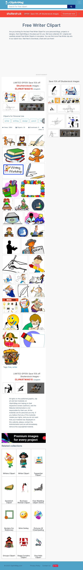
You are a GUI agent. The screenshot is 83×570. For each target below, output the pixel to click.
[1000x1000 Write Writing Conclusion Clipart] (8, 141)
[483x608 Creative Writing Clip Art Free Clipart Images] (22, 141)
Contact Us (46, 566)
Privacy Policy (35, 566)
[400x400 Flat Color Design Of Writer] (38, 205)
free (9, 367)
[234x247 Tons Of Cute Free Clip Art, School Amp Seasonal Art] (10, 357)
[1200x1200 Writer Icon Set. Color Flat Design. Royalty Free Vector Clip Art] (10, 306)
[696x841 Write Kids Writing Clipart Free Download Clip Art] (23, 292)
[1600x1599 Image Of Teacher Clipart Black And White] (11, 247)
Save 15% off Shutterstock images (64, 81)
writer (7, 121)
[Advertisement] (42, 57)
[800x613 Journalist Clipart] (33, 247)
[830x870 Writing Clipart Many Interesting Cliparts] (11, 340)
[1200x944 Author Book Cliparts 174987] (32, 189)
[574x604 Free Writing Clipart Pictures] (8, 232)
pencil (33, 121)
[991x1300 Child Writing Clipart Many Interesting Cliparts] (7, 205)
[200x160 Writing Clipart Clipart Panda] (33, 323)
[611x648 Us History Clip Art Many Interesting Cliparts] (9, 292)
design (25, 121)
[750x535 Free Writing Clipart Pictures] (34, 219)
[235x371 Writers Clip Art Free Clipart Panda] (25, 306)
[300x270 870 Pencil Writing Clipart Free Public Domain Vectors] (35, 172)
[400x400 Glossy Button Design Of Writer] (22, 232)
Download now (69, 14)
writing (16, 121)
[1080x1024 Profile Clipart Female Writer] (21, 279)
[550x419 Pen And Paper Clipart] (15, 264)
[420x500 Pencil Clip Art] (37, 264)
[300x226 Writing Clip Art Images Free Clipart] (33, 340)
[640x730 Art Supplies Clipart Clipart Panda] (10, 189)
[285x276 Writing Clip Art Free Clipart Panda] (11, 323)
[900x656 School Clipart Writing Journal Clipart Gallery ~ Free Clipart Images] (37, 279)
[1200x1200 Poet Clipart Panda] (8, 279)
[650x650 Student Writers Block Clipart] (36, 155)
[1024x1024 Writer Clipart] (37, 292)
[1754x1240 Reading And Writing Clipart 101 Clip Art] (14, 155)
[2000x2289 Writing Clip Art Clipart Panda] (38, 306)
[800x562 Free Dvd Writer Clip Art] (12, 219)
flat (41, 121)
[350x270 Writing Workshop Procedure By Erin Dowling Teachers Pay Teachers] (13, 172)
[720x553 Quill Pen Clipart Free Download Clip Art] (36, 141)
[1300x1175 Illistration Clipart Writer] (37, 232)
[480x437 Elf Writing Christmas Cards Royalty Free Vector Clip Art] (22, 205)
